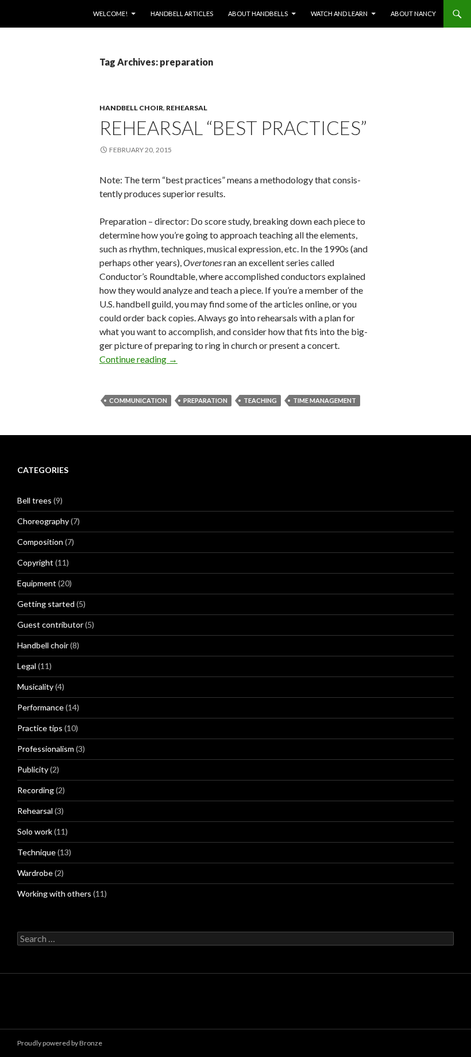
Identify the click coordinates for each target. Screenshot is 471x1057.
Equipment (36, 583)
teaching (260, 400)
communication (138, 400)
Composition (40, 542)
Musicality (35, 686)
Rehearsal (186, 107)
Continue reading (138, 358)
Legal (26, 666)
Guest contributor (50, 624)
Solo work (34, 831)
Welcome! (110, 13)
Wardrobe (35, 873)
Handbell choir (131, 107)
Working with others (54, 893)
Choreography (43, 521)
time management (324, 400)
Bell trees (34, 500)
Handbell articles (181, 13)
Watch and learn (339, 13)
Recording (35, 790)
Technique (36, 852)
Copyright (35, 562)
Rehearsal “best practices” (233, 127)
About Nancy (413, 13)
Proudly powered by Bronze (59, 1043)
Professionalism (45, 749)
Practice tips (40, 728)
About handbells (258, 13)
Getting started (46, 604)
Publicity (32, 769)
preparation (205, 400)
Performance (40, 707)
